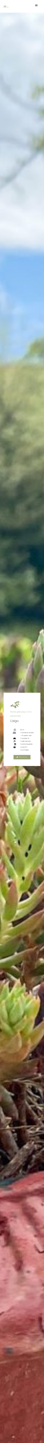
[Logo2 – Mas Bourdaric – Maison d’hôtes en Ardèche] (6, 6)
